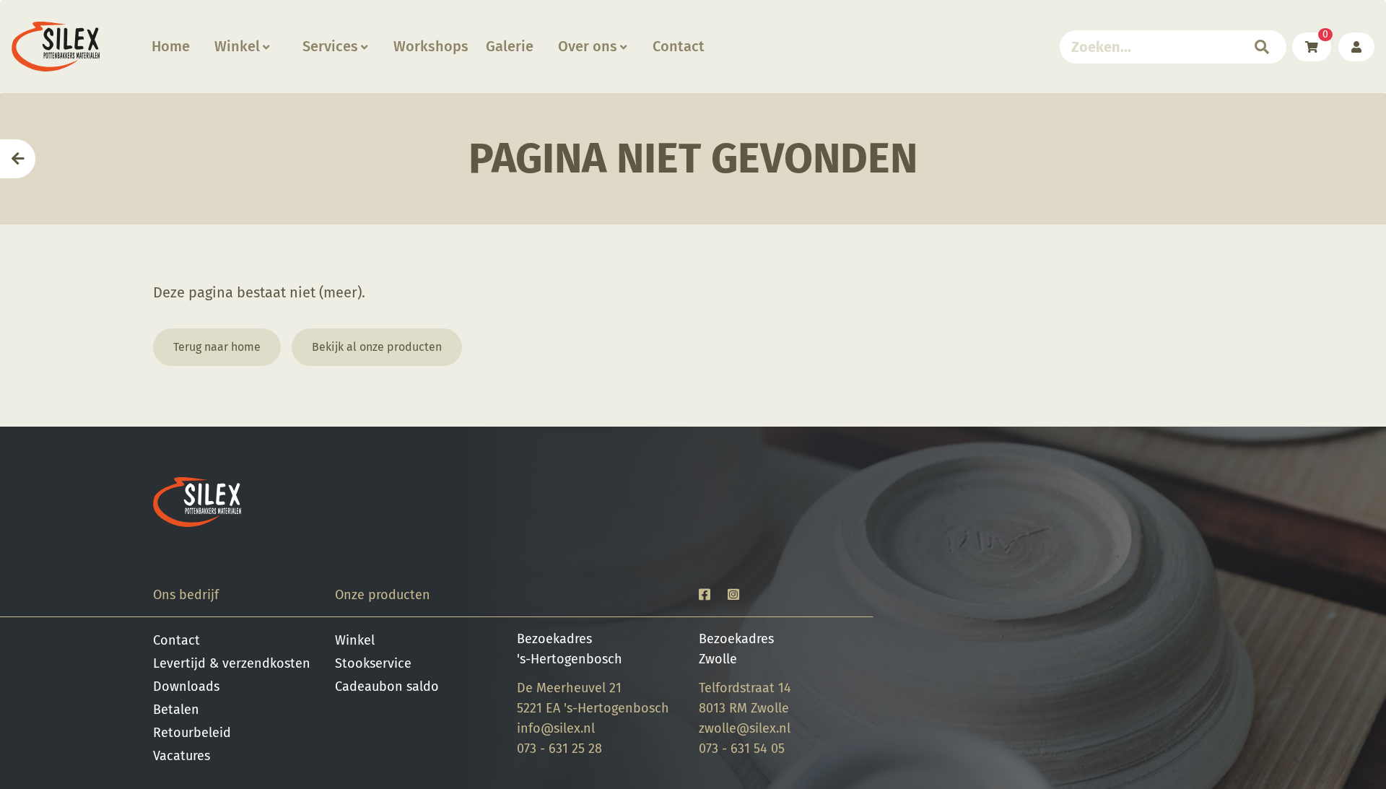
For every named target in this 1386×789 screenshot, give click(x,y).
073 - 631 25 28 (559, 749)
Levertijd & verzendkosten (231, 663)
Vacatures (181, 756)
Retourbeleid (192, 733)
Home (171, 46)
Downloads (186, 686)
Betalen (176, 710)
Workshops (430, 46)
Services (330, 46)
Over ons (587, 46)
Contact (679, 46)
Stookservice (373, 663)
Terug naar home (217, 347)
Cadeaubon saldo (387, 686)
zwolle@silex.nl (744, 728)
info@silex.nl (556, 728)
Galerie (509, 46)
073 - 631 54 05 (742, 749)
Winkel (237, 46)
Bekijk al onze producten (377, 347)
